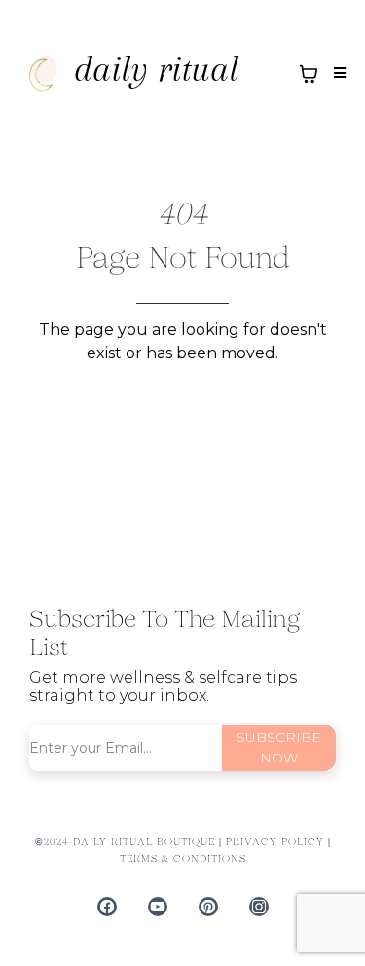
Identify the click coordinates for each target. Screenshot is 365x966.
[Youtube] (157, 906)
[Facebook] (107, 906)
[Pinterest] (208, 906)
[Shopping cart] (308, 74)
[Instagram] (259, 906)
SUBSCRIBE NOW (279, 747)
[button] (337, 73)
